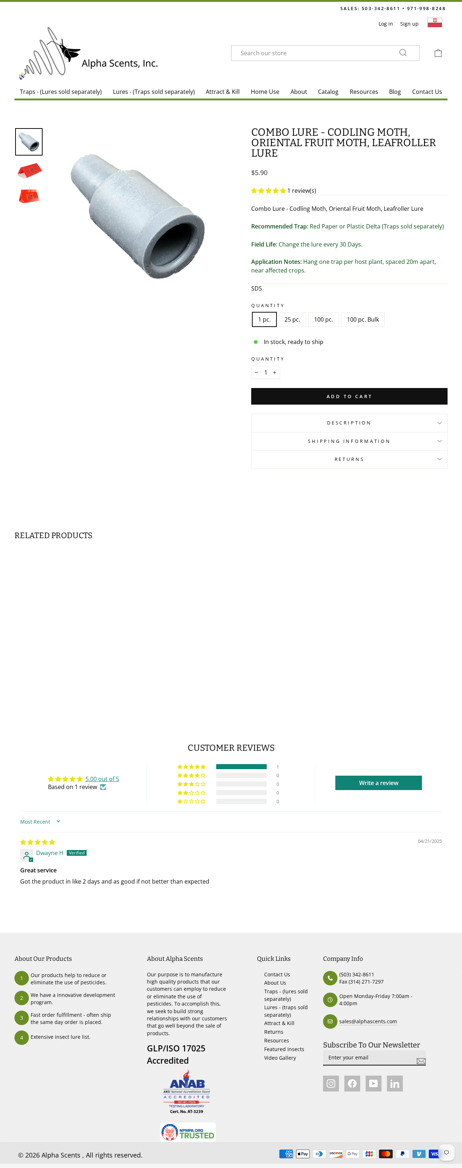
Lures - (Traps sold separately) (154, 92)
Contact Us (427, 92)
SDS (256, 288)
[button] (269, 191)
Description (349, 422)
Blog (395, 92)
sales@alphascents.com (368, 1021)
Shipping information (349, 441)
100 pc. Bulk (363, 319)
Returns (350, 459)
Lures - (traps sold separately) (286, 1011)
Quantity (268, 305)
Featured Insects (284, 1049)
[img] (37, 842)
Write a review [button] (378, 783)
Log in (386, 23)
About (299, 92)
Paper (330, 226)
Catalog (328, 92)
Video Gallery (280, 1057)
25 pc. (292, 319)
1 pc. (264, 319)
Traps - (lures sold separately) (286, 995)
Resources (364, 92)
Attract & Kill (223, 92)
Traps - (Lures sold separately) (61, 92)
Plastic (356, 226)
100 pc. (323, 319)
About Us (275, 982)
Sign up (409, 23)
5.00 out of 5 (102, 779)
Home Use (265, 92)
